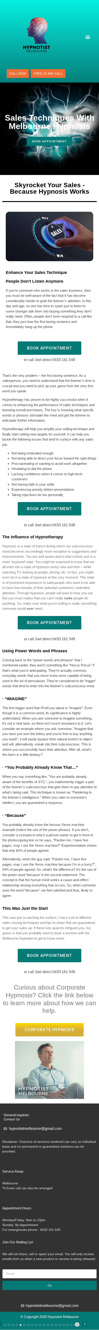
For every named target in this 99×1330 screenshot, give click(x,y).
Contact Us (12, 1119)
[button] (87, 37)
